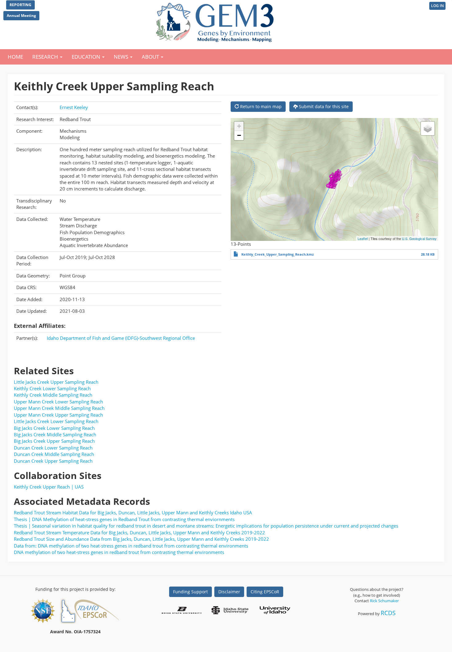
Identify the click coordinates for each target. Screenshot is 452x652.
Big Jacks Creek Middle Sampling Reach (55, 434)
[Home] (216, 21)
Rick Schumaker (384, 600)
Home (15, 56)
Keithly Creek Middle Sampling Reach (53, 395)
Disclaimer (229, 592)
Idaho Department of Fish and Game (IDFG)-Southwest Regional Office (121, 338)
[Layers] (427, 128)
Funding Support (190, 592)
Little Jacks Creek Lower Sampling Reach (56, 421)
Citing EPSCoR (265, 592)
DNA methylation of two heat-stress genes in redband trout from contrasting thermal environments (119, 552)
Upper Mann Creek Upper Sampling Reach (58, 415)
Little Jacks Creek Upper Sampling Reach (56, 382)
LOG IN (437, 5)
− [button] (239, 135)
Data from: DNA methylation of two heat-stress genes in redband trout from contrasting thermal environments (131, 546)
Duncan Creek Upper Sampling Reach (53, 461)
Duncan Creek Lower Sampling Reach (53, 448)
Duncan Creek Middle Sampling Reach (54, 454)
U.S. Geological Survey (419, 238)
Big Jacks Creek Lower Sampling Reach (54, 428)
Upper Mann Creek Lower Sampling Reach (58, 402)
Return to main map (260, 106)
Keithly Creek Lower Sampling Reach (52, 388)
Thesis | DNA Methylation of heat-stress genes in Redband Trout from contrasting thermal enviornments (124, 519)
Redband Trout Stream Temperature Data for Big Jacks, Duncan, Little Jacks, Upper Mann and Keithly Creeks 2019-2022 (139, 532)
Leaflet (363, 238)
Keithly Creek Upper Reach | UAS (49, 487)
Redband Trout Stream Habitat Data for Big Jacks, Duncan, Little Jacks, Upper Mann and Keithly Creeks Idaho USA (133, 512)
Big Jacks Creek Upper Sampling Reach (54, 441)
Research (45, 56)
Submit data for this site (323, 106)
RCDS (388, 613)
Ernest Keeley (74, 107)
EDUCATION (86, 56)
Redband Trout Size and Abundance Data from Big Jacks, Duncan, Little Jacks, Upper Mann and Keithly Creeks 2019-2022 (141, 539)
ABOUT (151, 56)
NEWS (121, 56)
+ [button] (239, 126)
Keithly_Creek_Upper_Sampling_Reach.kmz (277, 254)
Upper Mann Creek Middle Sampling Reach (59, 408)
